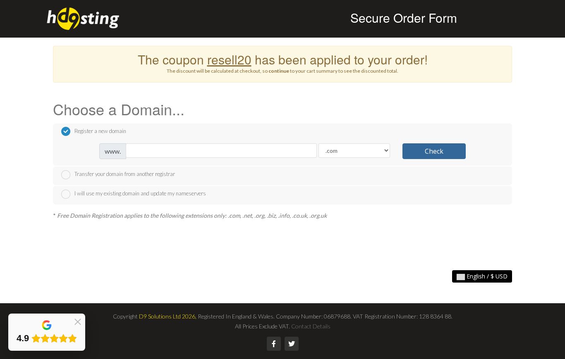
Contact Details (310, 326)
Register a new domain (100, 131)
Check (434, 151)
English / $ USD (486, 276)
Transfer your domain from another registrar (124, 174)
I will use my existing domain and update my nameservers (140, 193)
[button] (78, 321)
